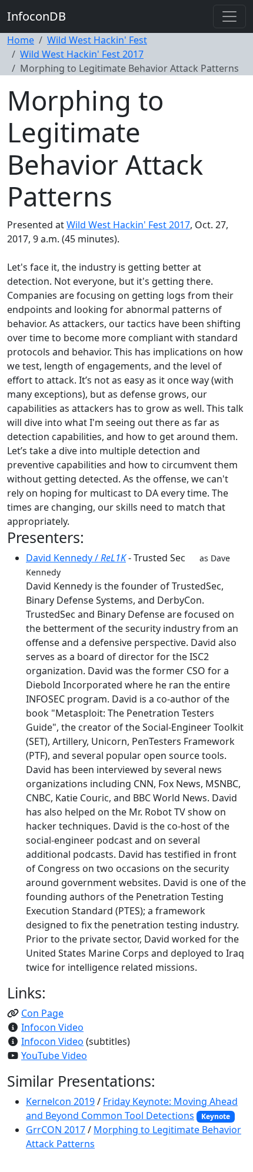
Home (20, 40)
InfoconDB (36, 16)
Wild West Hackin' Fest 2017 (82, 54)
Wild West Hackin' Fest (97, 40)
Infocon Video (52, 1027)
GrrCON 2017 (55, 1129)
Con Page (42, 1013)
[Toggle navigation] (229, 16)
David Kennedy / (76, 557)
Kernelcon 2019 (60, 1101)
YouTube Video (54, 1055)
